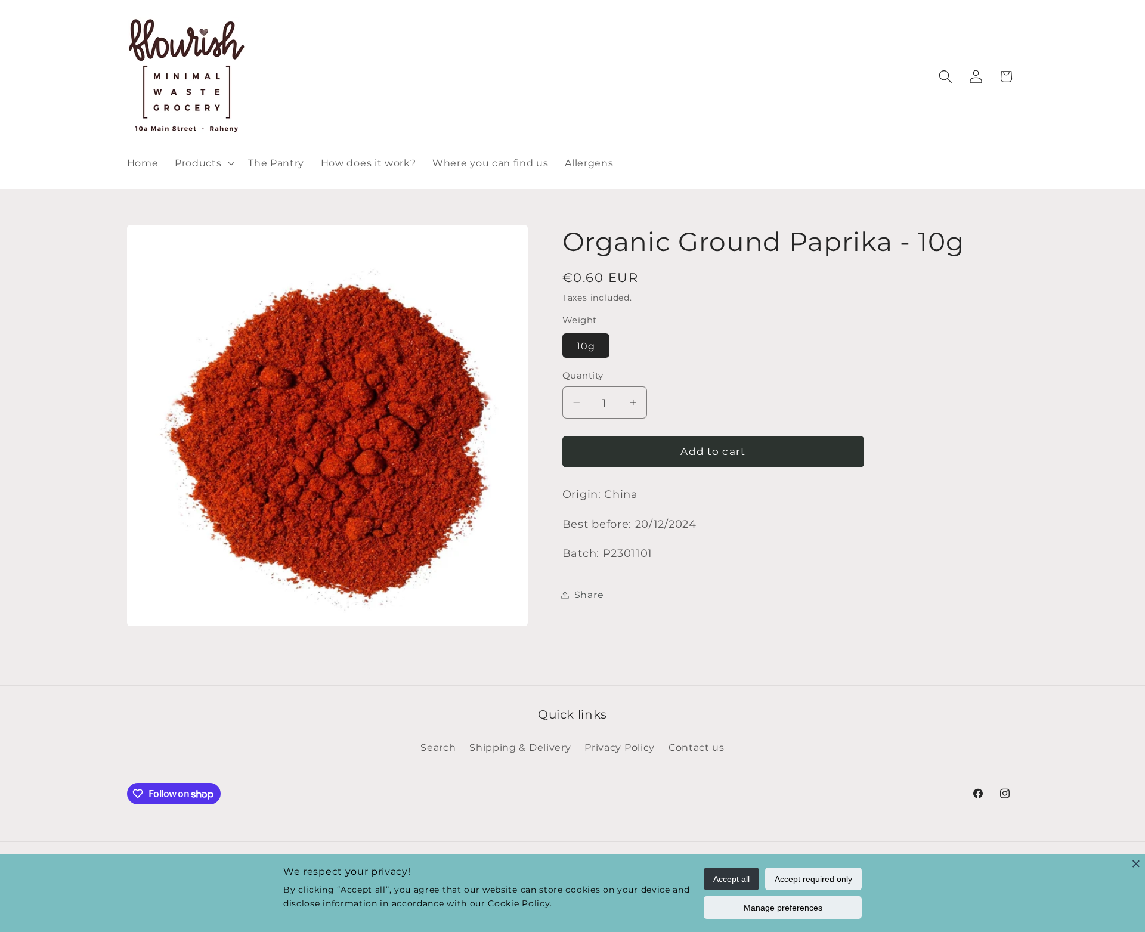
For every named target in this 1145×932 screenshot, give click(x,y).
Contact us (697, 747)
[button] (203, 162)
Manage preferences (783, 907)
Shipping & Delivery (520, 747)
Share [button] (589, 594)
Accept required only (813, 879)
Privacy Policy (619, 747)
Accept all (731, 879)
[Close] (1136, 863)
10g (586, 346)
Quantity (583, 375)
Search (438, 747)
